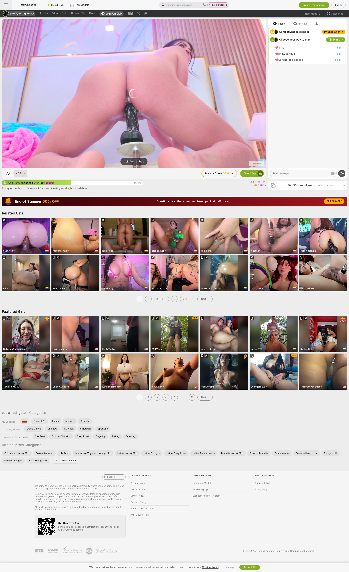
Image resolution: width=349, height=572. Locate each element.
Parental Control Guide (142, 508)
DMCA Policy (137, 496)
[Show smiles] (333, 173)
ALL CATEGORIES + (65, 460)
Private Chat (332, 31)
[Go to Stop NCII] (107, 551)
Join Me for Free (134, 161)
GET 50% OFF (334, 201)
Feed (92, 13)
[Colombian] (24, 421)
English (111, 477)
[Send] (341, 173)
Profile (44, 13)
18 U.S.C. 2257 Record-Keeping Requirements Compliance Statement (278, 551)
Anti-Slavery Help (140, 515)
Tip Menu (334, 39)
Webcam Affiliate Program (206, 496)
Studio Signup (200, 489)
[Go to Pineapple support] (89, 551)
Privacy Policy (138, 483)
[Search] (204, 4)
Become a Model (202, 483)
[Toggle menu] (6, 5)
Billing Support (262, 489)
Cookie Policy (210, 567)
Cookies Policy (139, 502)
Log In (338, 5)
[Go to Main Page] (28, 5)
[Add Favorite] (7, 173)
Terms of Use (138, 489)
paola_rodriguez (14, 413)
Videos (59, 13)
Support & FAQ (262, 483)
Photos (77, 13)
